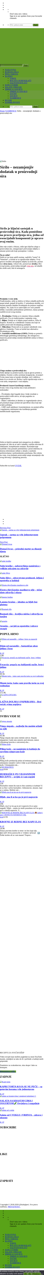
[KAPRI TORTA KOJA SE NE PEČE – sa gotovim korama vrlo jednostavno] (5, 1082)
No (30, 1274)
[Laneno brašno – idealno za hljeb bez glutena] (6, 597)
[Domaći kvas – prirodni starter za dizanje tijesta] (6, 544)
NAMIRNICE (15, 98)
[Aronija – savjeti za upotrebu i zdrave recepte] (3, 621)
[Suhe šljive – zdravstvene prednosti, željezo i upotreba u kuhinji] (5, 573)
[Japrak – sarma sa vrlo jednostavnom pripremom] (19, 530)
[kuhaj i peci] (22, 51)
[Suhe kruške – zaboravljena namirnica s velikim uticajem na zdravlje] (5, 561)
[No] (42, 1274)
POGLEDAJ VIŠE (8, 1072)
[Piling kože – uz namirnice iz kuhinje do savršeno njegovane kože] (5, 744)
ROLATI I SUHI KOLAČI (20, 81)
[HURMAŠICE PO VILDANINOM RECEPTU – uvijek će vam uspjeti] (7, 767)
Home (2, 111)
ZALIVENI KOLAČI (18, 83)
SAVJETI (13, 96)
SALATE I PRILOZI (13, 87)
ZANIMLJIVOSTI (12, 102)
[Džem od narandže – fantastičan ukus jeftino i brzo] (18, 639)
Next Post (4, 542)
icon (1, 769)
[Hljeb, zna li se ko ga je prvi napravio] (15, 792)
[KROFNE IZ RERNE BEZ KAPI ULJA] (22, 815)
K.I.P (2, 653)
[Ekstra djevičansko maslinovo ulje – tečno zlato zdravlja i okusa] (14, 585)
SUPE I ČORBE (11, 85)
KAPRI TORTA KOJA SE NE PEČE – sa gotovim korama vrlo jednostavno (21, 1087)
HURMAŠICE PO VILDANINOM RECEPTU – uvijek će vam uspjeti (17, 775)
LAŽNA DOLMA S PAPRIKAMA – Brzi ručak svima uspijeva (20, 703)
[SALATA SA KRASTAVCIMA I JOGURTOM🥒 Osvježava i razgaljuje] (18, 1096)
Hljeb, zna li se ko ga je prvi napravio (19, 797)
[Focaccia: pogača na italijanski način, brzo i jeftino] (20, 658)
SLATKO (9, 76)
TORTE (13, 78)
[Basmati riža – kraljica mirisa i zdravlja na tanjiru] (5, 609)
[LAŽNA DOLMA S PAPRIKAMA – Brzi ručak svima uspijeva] (8, 695)
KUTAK (8, 100)
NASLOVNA (10, 70)
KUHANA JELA (12, 72)
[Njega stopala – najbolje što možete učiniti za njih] (6, 721)
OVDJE (18, 466)
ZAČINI (13, 94)
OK (25, 1274)
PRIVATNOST (14, 1207)
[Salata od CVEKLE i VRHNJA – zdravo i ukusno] (7, 1110)
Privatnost (36, 1274)
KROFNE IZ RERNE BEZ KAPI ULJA (20, 821)
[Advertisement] (22, 137)
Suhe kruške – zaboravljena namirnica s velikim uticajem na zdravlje (20, 567)
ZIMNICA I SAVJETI (13, 89)
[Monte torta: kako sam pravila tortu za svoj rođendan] (22, 676)
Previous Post (5, 528)
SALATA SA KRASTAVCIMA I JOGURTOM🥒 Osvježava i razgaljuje (19, 1102)
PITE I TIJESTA (11, 74)
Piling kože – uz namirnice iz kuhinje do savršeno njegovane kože (20, 750)
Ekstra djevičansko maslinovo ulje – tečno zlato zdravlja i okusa (21, 591)
